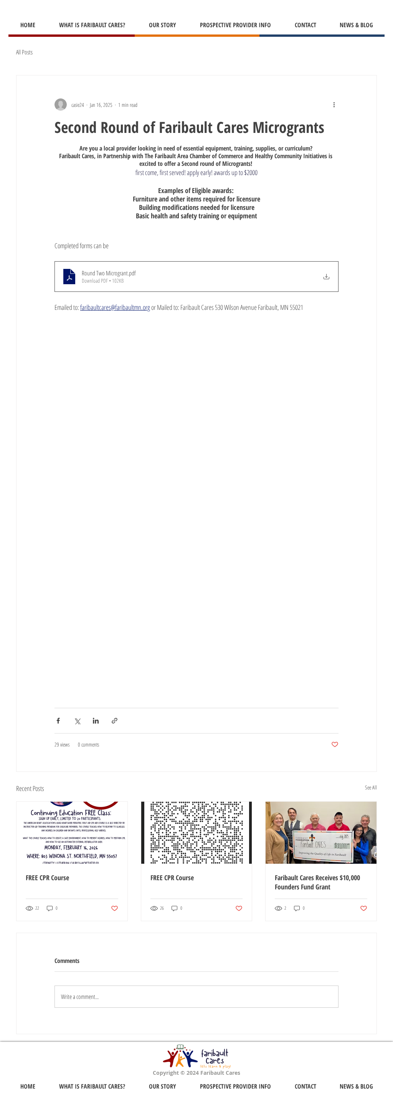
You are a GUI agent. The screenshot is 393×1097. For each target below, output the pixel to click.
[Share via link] (114, 720)
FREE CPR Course (47, 877)
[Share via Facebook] (58, 720)
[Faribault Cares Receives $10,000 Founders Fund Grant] (321, 833)
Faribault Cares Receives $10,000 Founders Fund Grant (317, 882)
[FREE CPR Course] (72, 833)
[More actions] (334, 104)
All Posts (24, 52)
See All (371, 787)
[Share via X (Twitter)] (77, 720)
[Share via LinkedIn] (95, 720)
